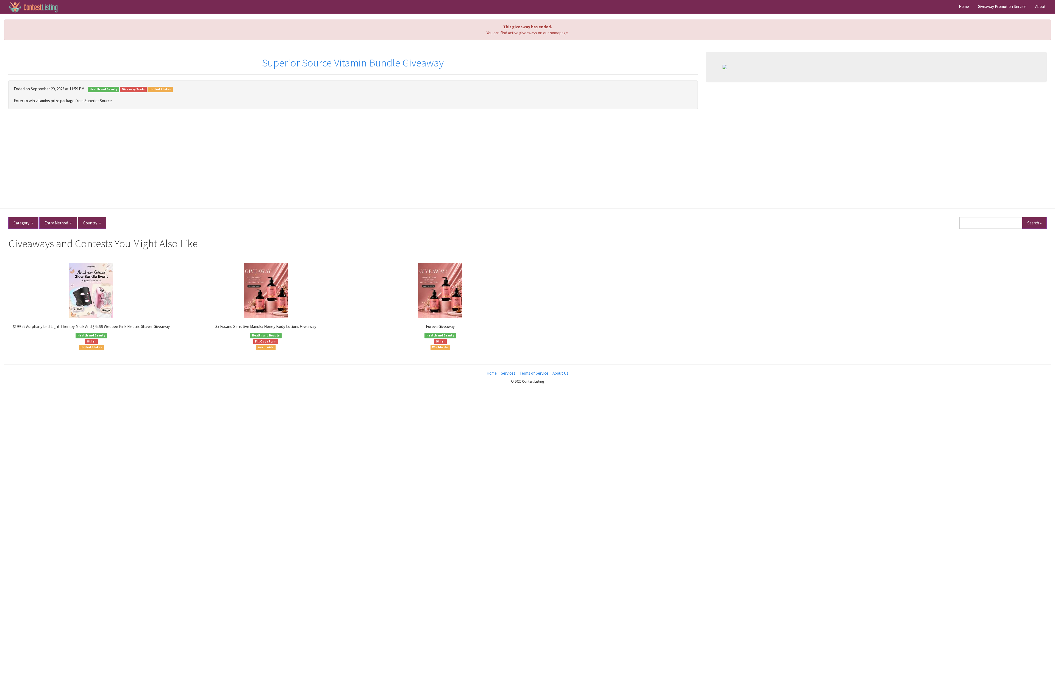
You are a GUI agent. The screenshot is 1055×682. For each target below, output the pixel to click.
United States (160, 89)
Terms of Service (534, 373)
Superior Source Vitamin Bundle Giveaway (353, 62)
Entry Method (57, 223)
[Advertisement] (527, 155)
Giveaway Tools (133, 89)
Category (22, 223)
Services (508, 373)
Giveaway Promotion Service (1002, 6)
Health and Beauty (103, 89)
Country (91, 223)
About (1040, 6)
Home (964, 6)
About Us (560, 373)
